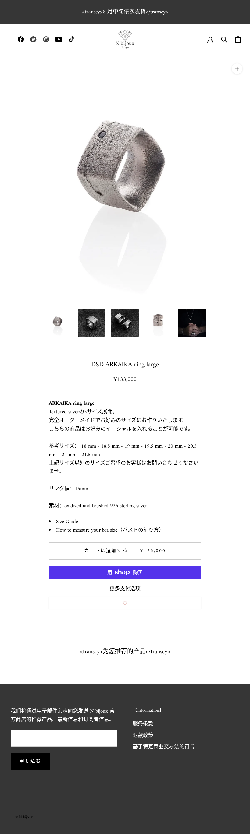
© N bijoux (24, 817)
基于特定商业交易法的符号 (164, 747)
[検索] (224, 39)
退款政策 (143, 736)
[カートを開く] (238, 39)
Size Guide (67, 521)
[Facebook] (21, 39)
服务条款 (143, 724)
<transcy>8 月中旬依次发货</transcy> (125, 12)
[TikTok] (71, 39)
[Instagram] (46, 39)
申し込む (30, 761)
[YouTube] (58, 39)
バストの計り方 (141, 530)
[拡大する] (237, 68)
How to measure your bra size (86, 530)
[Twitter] (33, 39)
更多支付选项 (125, 589)
